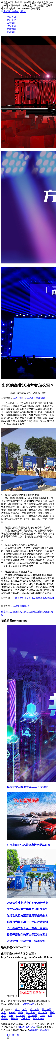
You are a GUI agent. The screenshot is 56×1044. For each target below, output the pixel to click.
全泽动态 (28, 398)
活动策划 (34, 1009)
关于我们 (11, 23)
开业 (20, 1012)
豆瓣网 (39, 611)
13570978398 (27, 1004)
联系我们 (11, 32)
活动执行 (42, 1012)
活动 (17, 1009)
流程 (11, 1015)
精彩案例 (11, 20)
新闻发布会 (38, 1018)
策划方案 (30, 1012)
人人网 (23, 611)
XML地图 (34, 1030)
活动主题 (32, 1015)
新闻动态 (11, 29)
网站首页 (11, 17)
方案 (3, 1012)
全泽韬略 (40, 398)
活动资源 (11, 26)
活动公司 (17, 398)
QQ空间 (47, 611)
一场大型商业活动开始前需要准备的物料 (33, 598)
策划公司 (46, 1009)
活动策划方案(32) (21, 606)
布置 (3, 1015)
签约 (50, 1015)
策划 (24, 1009)
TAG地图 (44, 1030)
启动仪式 (20, 1015)
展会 (52, 1012)
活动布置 (25, 1018)
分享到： (5, 611)
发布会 (12, 1012)
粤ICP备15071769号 (27, 1027)
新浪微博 (15, 611)
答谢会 (14, 1018)
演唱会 (4, 1018)
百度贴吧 (31, 611)
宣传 (42, 1015)
